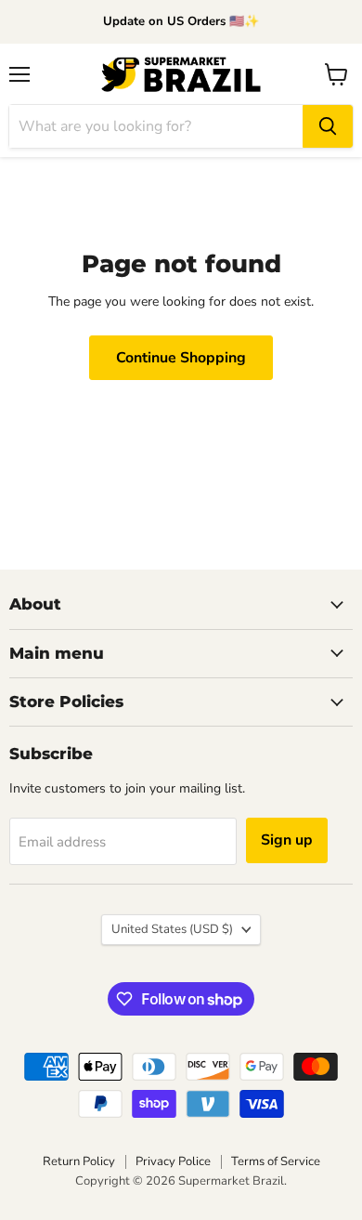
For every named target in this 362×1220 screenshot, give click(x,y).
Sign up (287, 840)
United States (172, 929)
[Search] (328, 126)
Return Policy (79, 1161)
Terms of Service (275, 1161)
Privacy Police (173, 1161)
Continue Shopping (181, 358)
